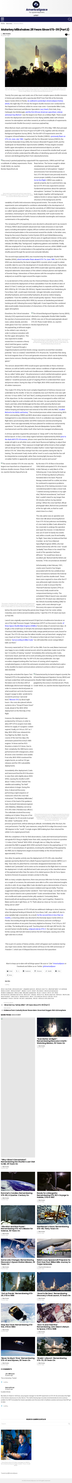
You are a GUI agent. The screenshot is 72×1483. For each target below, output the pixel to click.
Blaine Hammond (30, 993)
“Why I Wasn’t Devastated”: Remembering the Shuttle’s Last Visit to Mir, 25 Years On (18, 1161)
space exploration (47, 998)
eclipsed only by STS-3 (37, 929)
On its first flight (40, 180)
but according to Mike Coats (22, 640)
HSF (34, 991)
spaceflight (18, 989)
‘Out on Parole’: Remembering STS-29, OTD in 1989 (17, 1294)
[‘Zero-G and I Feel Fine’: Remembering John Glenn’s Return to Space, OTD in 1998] (54, 1313)
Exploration (50, 995)
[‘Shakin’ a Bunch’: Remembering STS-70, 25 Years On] (54, 1346)
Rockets (16, 996)
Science (41, 991)
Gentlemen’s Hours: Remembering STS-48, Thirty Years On (53, 1227)
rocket (28, 995)
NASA (34, 995)
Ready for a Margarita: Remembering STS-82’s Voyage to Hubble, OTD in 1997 (53, 1195)
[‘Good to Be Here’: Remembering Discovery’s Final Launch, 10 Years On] (54, 1281)
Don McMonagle (52, 991)
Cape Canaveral (26, 998)
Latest (36, 15)
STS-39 (51, 993)
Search (69, 1424)
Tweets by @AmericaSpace (9, 1473)
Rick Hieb (19, 993)
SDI (57, 993)
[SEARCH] (69, 19)
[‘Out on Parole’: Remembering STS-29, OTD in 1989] (18, 1281)
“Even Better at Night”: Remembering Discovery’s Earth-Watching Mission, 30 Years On (52, 1041)
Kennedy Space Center (10, 998)
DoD (36, 998)
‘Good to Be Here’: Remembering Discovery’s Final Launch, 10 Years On (54, 1294)
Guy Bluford (7, 989)
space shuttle (42, 989)
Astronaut (6, 996)
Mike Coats (27, 991)
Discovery (6, 991)
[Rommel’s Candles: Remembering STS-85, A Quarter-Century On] (18, 1181)
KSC (32, 996)
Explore (67, 995)
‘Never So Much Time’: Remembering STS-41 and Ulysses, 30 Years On (18, 1359)
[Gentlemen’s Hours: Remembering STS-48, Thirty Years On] (54, 1214)
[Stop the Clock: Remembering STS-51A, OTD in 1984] (18, 1313)
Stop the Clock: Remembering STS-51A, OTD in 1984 (17, 1325)
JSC (56, 996)
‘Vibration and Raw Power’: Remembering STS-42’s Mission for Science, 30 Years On (17, 1228)
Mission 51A (14, 700)
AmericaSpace (30, 989)
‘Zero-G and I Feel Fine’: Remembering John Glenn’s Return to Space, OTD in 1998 (53, 1326)
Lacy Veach (44, 109)
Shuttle (41, 995)
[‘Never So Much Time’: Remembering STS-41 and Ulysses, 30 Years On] (18, 1346)
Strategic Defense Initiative (12, 995)
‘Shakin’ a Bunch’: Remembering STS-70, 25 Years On (52, 1359)
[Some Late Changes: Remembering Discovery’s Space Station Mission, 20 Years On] (18, 1248)
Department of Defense (58, 989)
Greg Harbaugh (8, 993)
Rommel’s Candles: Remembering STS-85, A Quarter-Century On (16, 1194)
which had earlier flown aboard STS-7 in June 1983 (36, 259)
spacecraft (16, 991)
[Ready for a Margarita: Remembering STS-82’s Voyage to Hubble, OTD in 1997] (54, 1181)
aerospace (25, 996)
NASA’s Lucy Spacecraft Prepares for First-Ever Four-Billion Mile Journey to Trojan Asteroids (53, 1262)
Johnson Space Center (44, 996)
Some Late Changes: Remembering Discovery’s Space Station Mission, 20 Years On (18, 1262)
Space (59, 995)
